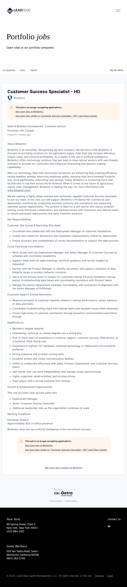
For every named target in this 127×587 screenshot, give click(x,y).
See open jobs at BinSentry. (29, 111)
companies (8, 70)
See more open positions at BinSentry (64, 467)
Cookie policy (71, 501)
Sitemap (99, 575)
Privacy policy (56, 501)
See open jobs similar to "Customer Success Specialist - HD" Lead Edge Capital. (56, 116)
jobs (22, 70)
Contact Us (114, 519)
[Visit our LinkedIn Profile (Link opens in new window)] (114, 526)
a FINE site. (86, 575)
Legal (110, 575)
